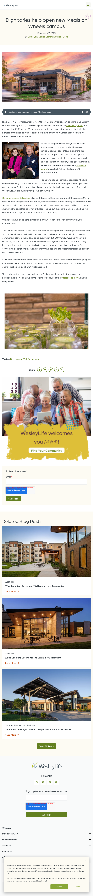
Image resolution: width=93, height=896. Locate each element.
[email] (62, 369)
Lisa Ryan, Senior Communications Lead (48, 36)
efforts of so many (70, 277)
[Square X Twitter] (43, 782)
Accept (59, 887)
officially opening (74, 125)
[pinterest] (56, 369)
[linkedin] (45, 369)
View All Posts (46, 746)
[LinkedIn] (56, 782)
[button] (5, 112)
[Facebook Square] (36, 782)
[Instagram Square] (50, 782)
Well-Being (28, 359)
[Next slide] (86, 322)
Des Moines (16, 359)
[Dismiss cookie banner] (85, 861)
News (37, 359)
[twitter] (51, 369)
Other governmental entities (16, 197)
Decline (77, 887)
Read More (10, 591)
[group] (46, 112)
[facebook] (39, 369)
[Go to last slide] (7, 322)
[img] (82, 112)
